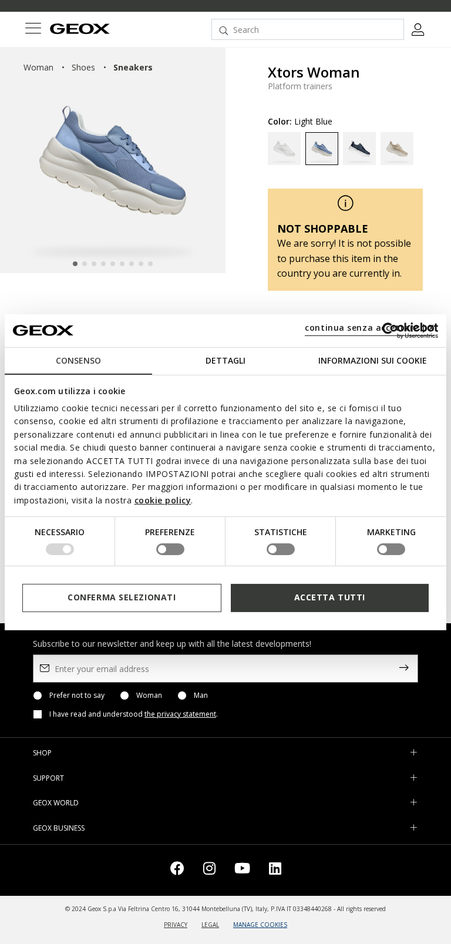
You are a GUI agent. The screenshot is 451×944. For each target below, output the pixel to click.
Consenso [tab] (78, 359)
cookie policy (162, 500)
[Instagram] (209, 870)
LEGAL (210, 925)
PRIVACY (175, 925)
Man (201, 695)
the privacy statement (180, 714)
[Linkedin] (275, 870)
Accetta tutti (329, 597)
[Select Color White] (284, 148)
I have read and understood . (133, 714)
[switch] (170, 549)
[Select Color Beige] (397, 148)
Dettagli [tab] (225, 359)
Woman (149, 695)
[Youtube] (242, 870)
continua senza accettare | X (370, 327)
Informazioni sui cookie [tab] (372, 359)
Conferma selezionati (122, 597)
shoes (83, 67)
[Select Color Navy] (359, 148)
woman (38, 67)
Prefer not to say (77, 695)
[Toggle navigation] (32, 29)
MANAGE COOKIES (260, 925)
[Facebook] (177, 870)
